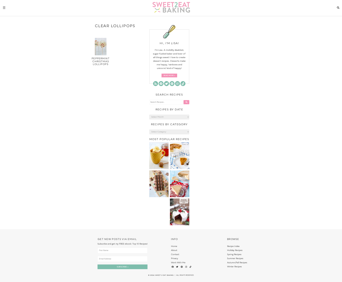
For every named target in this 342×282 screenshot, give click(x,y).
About (174, 250)
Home (174, 246)
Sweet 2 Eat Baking (164, 275)
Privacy (174, 259)
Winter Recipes (234, 267)
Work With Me (178, 263)
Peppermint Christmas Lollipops (101, 61)
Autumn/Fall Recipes (237, 263)
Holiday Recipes (234, 250)
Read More (169, 75)
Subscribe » (122, 267)
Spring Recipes (234, 254)
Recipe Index (233, 246)
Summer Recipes (235, 259)
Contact (175, 254)
